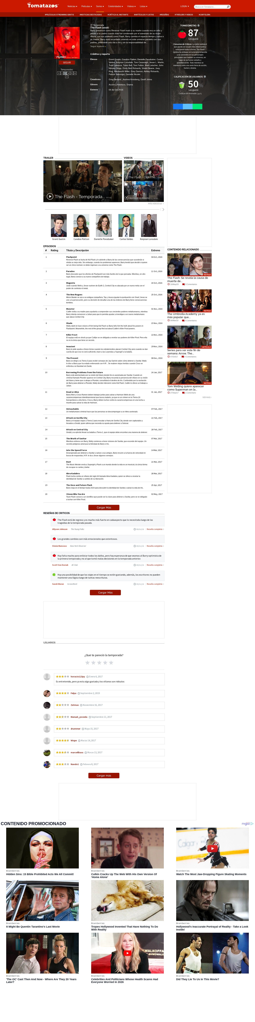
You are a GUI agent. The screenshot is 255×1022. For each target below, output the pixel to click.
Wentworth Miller (122, 71)
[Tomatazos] (42, 6)
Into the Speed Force (76, 450)
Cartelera (205, 14)
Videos (130, 6)
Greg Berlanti (115, 79)
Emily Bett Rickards (132, 68)
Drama (130, 84)
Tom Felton (138, 65)
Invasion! (70, 346)
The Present (72, 358)
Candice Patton (129, 59)
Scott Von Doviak (60, 565)
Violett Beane (148, 68)
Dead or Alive (72, 392)
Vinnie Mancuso (59, 546)
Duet (68, 461)
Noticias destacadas (91, 14)
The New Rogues (74, 294)
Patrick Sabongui (117, 74)
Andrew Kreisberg (131, 79)
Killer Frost (71, 334)
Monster (70, 309)
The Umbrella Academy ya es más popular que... (186, 315)
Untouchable (72, 409)
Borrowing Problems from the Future (84, 372)
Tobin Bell (127, 65)
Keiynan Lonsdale (124, 62)
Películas (86, 6)
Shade (69, 323)
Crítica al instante (118, 14)
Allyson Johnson (59, 529)
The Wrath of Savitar (76, 438)
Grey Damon (137, 71)
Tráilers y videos (184, 14)
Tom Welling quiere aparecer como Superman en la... (185, 388)
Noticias (72, 6)
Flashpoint (71, 257)
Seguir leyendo (97, 46)
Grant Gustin (115, 59)
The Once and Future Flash (79, 485)
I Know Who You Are (75, 494)
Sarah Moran (58, 584)
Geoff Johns (146, 79)
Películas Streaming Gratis (60, 14)
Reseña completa (154, 529)
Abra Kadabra (73, 473)
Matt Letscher (151, 65)
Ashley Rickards (151, 71)
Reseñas (165, 14)
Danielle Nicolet (133, 74)
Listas (143, 6)
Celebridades (115, 6)
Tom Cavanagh (141, 62)
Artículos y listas (144, 14)
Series (99, 6)
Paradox (70, 271)
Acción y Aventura (117, 84)
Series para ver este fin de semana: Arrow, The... (183, 352)
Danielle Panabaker (146, 59)
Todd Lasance (115, 65)
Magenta (70, 283)
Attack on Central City (77, 429)
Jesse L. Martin (156, 62)
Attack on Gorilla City (76, 418)
